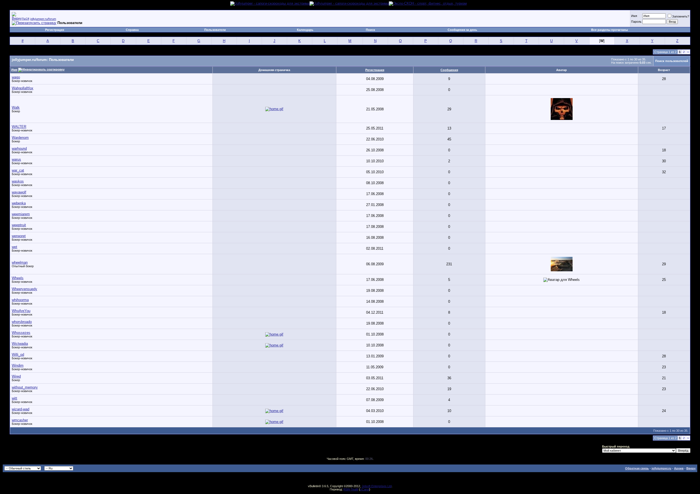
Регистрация (54, 29)
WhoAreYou (21, 311)
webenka (19, 203)
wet (14, 247)
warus (16, 159)
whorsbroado (22, 322)
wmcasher (20, 420)
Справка (132, 29)
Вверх (691, 468)
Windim (18, 365)
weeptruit (19, 225)
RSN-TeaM (350, 489)
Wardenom (20, 138)
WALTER (19, 127)
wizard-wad (20, 409)
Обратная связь (637, 468)
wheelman (20, 262)
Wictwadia (20, 344)
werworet (19, 236)
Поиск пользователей (671, 61)
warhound (19, 148)
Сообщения (449, 70)
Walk (16, 107)
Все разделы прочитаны (609, 29)
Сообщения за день (462, 29)
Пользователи (215, 29)
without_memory (25, 387)
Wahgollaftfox (22, 88)
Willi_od (18, 354)
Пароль (636, 21)
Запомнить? (680, 16)
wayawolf (19, 192)
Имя (634, 15)
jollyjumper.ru (661, 468)
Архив (679, 468)
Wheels (18, 278)
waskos (18, 181)
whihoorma (20, 300)
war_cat (18, 170)
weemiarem (21, 214)
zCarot (364, 489)
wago (16, 77)
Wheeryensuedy (24, 289)
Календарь (305, 29)
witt (14, 398)
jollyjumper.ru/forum (43, 18)
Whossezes (21, 333)
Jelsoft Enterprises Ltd (377, 486)
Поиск (370, 29)
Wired (16, 376)
